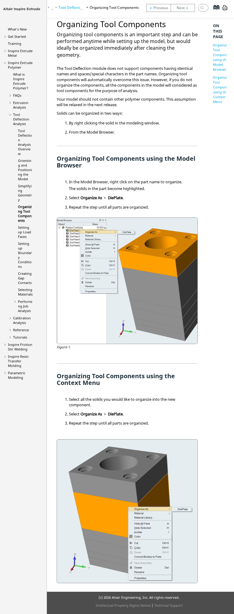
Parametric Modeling (16, 375)
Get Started (17, 36)
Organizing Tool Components (25, 213)
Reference (21, 330)
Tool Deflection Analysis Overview (25, 142)
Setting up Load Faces (24, 232)
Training (14, 43)
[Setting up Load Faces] (184, 8)
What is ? (20, 81)
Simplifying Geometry (25, 193)
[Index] (214, 12)
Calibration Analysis (22, 320)
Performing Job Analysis (25, 306)
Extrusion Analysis (20, 105)
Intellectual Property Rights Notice (123, 605)
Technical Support (168, 605)
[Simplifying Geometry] (158, 8)
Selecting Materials (25, 291)
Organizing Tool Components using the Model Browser (223, 57)
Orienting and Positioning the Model (25, 169)
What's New (17, 29)
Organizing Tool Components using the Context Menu (223, 89)
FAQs (17, 95)
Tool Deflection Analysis (21, 119)
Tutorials (20, 337)
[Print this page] (225, 10)
